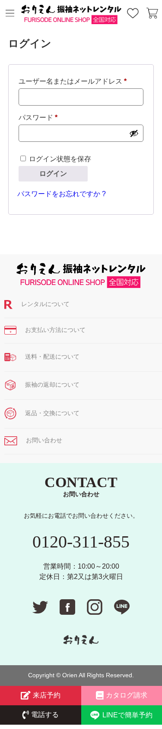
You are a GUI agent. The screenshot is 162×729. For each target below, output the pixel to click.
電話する (45, 714)
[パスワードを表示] (134, 133)
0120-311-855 (81, 541)
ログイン (53, 173)
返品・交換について (52, 413)
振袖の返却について (52, 384)
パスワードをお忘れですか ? (61, 193)
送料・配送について (52, 356)
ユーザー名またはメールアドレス (76, 82)
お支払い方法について (55, 329)
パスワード (41, 119)
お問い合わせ (44, 440)
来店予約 (46, 695)
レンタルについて (45, 303)
